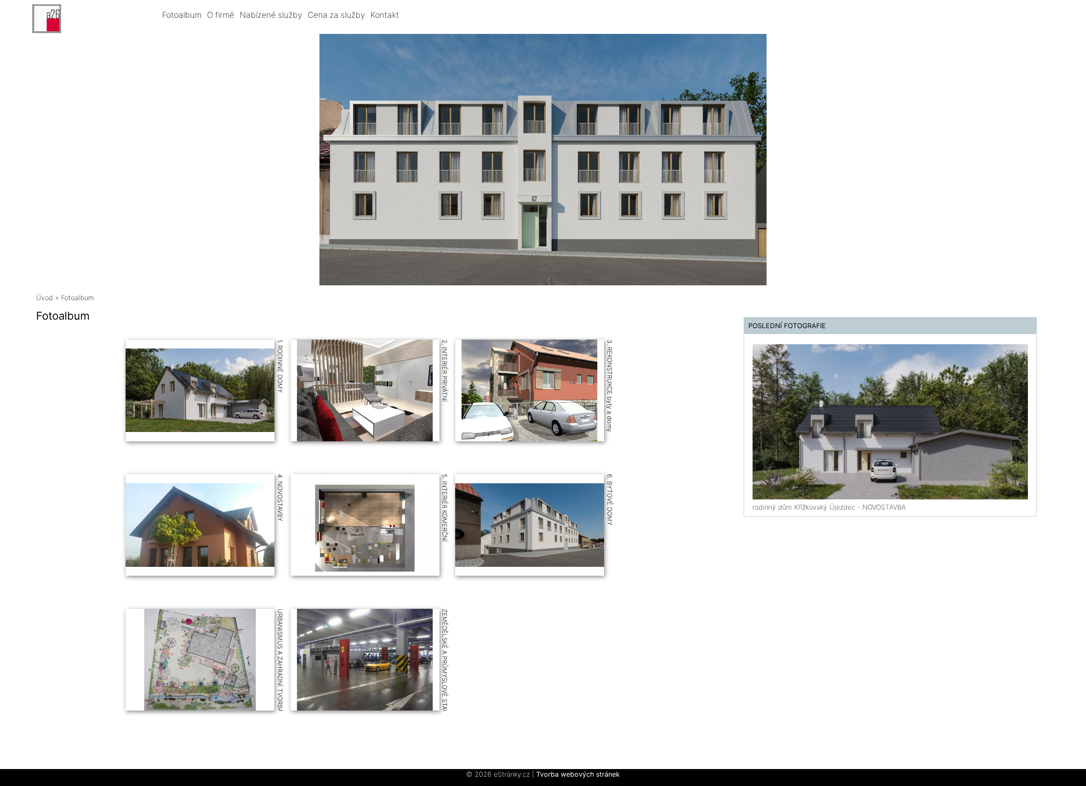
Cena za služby (336, 15)
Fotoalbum (182, 15)
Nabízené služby (271, 15)
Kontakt (384, 15)
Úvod (44, 297)
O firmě (220, 15)
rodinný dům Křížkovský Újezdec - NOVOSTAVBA (829, 507)
